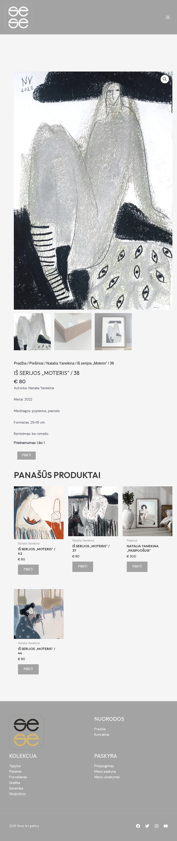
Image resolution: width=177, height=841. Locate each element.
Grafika (14, 783)
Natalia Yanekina (60, 363)
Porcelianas (18, 777)
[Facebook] (138, 826)
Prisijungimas (104, 766)
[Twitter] (147, 826)
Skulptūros (17, 794)
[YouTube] (166, 826)
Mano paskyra (105, 771)
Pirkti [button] (28, 569)
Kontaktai (101, 735)
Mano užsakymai (107, 777)
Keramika (16, 788)
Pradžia (20, 363)
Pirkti (26, 455)
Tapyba (15, 766)
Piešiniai (36, 363)
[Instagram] (156, 826)
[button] (165, 79)
